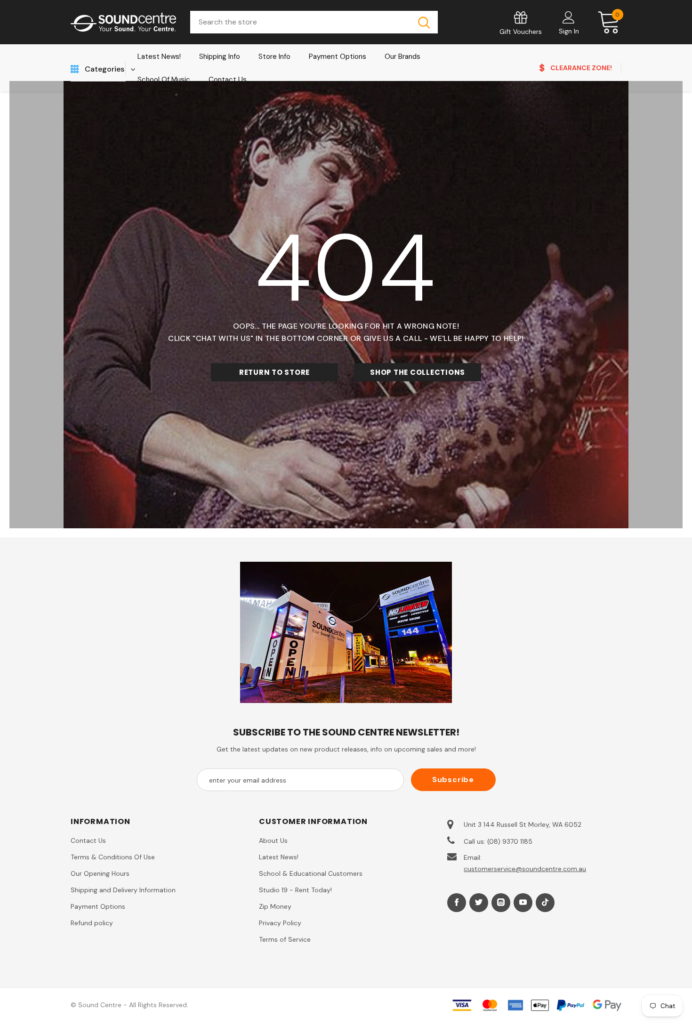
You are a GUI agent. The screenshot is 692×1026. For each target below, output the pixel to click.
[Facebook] (456, 902)
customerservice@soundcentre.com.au (525, 868)
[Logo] (123, 22)
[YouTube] (523, 902)
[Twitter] (478, 902)
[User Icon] (569, 17)
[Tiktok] (545, 902)
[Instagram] (500, 902)
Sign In (569, 31)
